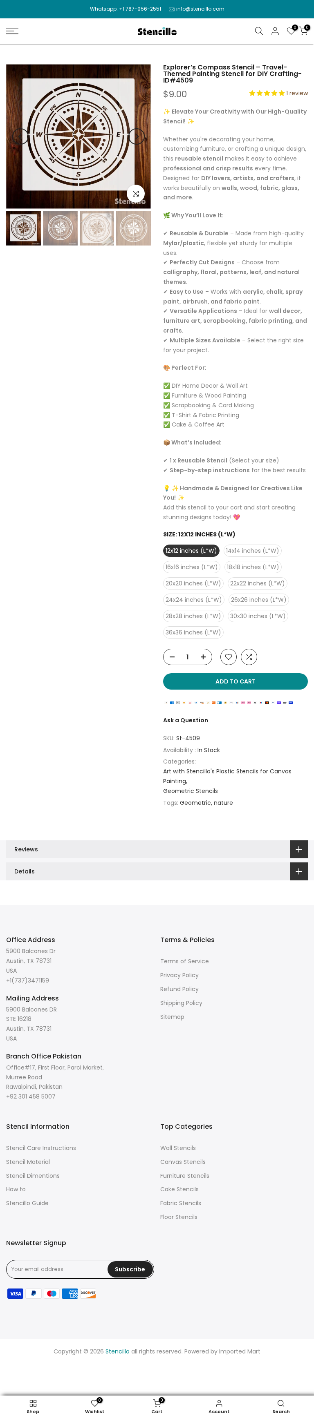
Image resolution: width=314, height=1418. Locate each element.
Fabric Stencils (180, 1203)
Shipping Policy (181, 1003)
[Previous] (20, 136)
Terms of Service (184, 961)
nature (223, 803)
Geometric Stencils (190, 791)
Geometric (195, 803)
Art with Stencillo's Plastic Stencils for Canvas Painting (227, 776)
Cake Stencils (179, 1189)
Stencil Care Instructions (41, 1148)
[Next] (136, 136)
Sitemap (172, 1017)
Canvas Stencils (183, 1162)
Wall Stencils (178, 1148)
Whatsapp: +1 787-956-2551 (125, 8)
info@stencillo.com (200, 8)
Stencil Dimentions (33, 1176)
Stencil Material (28, 1162)
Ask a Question (185, 720)
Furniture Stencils (184, 1176)
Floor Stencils (178, 1217)
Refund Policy (179, 989)
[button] (267, 93)
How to (16, 1189)
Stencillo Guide (27, 1203)
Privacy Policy (179, 975)
